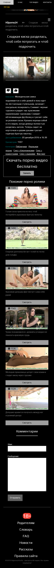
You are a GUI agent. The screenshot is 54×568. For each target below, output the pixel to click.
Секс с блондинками (24, 150)
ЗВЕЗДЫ (7, 7)
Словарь (25, 529)
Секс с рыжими (27, 154)
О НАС (20, 2)
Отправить (15, 497)
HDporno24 (12, 22)
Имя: (10, 444)
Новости (25, 542)
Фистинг (41, 154)
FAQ (26, 536)
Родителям (25, 523)
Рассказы (26, 549)
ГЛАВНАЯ (6, 2)
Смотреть (27, 222)
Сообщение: (13, 456)
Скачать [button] (27, 173)
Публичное (21, 146)
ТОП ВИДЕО (33, 2)
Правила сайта (26, 556)
